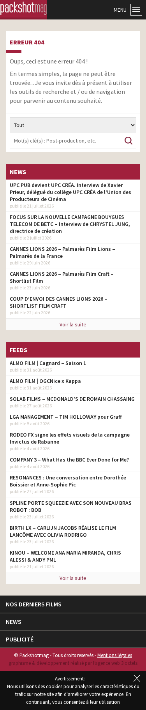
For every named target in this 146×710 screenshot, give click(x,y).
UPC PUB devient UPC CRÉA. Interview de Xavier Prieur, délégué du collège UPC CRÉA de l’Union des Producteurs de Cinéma (70, 192)
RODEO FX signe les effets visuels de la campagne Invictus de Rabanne (70, 438)
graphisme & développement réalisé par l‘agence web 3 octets (73, 663)
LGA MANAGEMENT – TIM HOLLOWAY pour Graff (66, 416)
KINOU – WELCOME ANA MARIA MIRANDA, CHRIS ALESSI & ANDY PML (65, 556)
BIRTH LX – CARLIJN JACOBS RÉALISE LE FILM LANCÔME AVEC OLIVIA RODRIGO (63, 531)
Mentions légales (114, 655)
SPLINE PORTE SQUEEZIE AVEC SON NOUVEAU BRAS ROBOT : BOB (71, 506)
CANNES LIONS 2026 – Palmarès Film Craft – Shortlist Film (62, 277)
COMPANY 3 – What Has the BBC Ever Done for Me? (69, 459)
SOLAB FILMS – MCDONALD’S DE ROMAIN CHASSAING (72, 398)
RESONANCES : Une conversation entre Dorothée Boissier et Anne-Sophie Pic (68, 481)
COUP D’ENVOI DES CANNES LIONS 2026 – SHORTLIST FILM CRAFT (58, 302)
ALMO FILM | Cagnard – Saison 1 (48, 362)
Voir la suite (73, 324)
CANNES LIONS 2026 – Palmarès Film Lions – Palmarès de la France (62, 252)
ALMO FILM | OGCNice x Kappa (45, 380)
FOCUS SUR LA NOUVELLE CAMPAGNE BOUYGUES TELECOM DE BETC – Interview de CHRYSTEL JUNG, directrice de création (70, 223)
